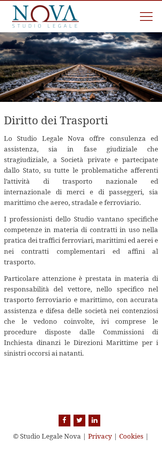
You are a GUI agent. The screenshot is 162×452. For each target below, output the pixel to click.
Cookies (131, 436)
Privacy (100, 436)
